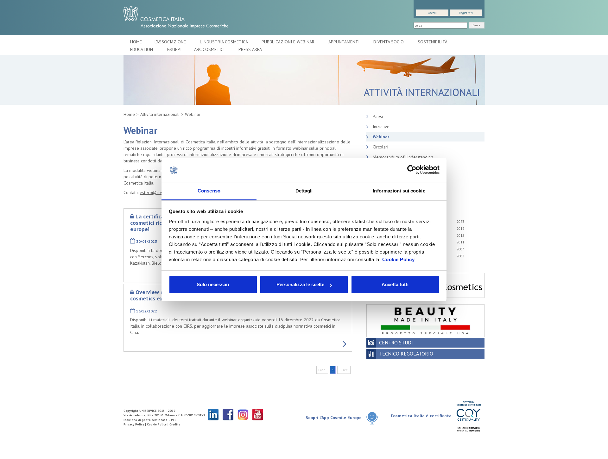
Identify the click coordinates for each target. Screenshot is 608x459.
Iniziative (381, 126)
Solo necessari (213, 284)
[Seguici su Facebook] (228, 414)
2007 (460, 249)
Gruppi (174, 49)
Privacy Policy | (135, 424)
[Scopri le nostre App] (374, 418)
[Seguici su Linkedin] (213, 414)
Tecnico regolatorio (406, 353)
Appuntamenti (344, 42)
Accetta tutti (395, 284)
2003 (460, 256)
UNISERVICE (147, 411)
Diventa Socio (389, 42)
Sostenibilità (433, 42)
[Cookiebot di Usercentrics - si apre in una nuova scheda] (412, 170)
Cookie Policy (398, 259)
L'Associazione (171, 42)
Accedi (432, 13)
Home (136, 42)
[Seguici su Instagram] (243, 414)
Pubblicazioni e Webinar (289, 42)
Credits (174, 424)
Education (142, 49)
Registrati (466, 13)
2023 (460, 221)
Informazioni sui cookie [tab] (399, 190)
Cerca (476, 25)
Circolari (380, 147)
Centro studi (396, 342)
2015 (460, 235)
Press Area (250, 49)
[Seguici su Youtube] (257, 414)
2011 (460, 242)
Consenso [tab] (209, 190)
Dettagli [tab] (304, 190)
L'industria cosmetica (224, 42)
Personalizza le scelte (300, 284)
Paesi (378, 116)
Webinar (192, 114)
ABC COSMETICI (210, 49)
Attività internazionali (160, 114)
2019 (460, 228)
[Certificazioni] (468, 416)
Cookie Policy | (158, 424)
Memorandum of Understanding (403, 157)
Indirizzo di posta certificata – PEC (150, 420)
